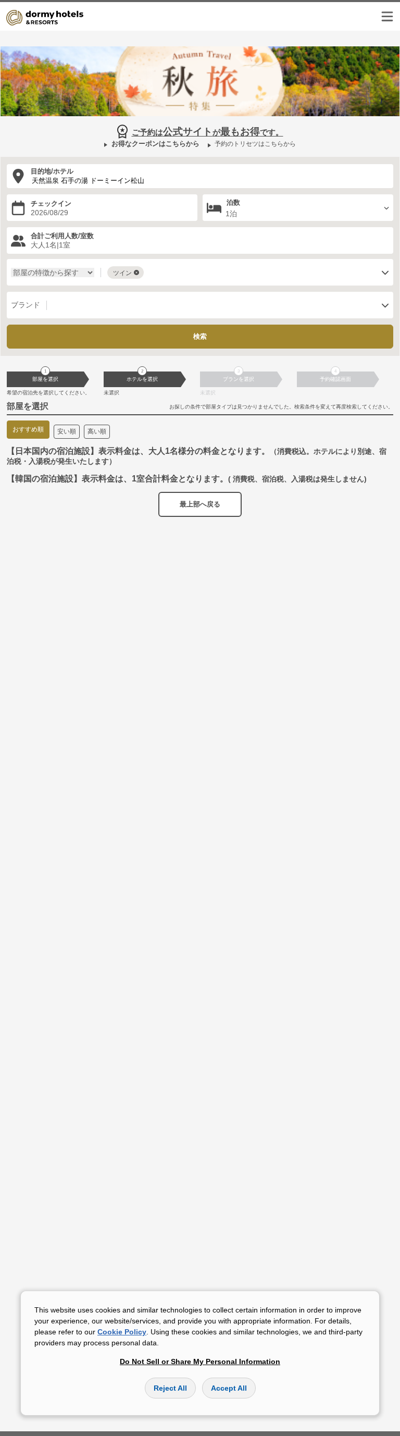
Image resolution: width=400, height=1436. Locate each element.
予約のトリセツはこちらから (255, 143)
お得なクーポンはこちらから (155, 143)
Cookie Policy (121, 1332)
